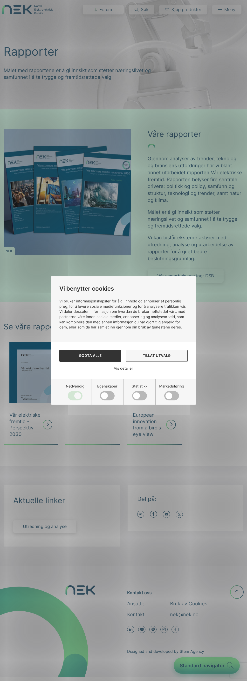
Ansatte (135, 604)
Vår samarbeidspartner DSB (185, 275)
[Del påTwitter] (179, 514)
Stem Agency (192, 651)
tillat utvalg (157, 356)
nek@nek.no (184, 614)
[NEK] (27, 12)
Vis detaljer (123, 368)
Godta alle (90, 356)
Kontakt (135, 614)
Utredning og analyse (45, 526)
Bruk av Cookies (188, 604)
